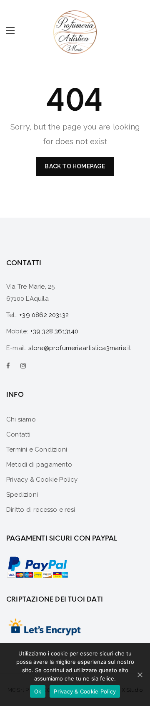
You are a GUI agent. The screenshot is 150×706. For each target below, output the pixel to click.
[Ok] (139, 674)
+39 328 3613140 (54, 331)
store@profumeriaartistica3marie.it (79, 348)
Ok (38, 691)
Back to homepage (75, 166)
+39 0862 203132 (44, 315)
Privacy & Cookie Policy (85, 691)
